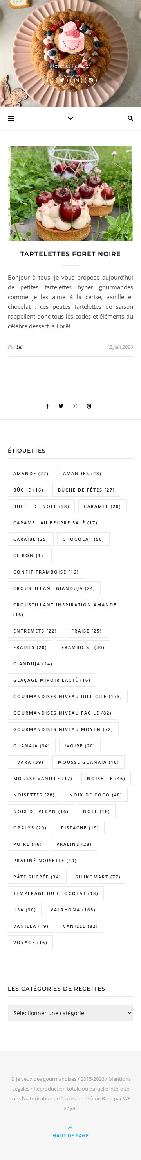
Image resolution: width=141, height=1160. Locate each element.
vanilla (31, 926)
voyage (30, 942)
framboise (83, 647)
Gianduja (32, 663)
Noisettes (34, 795)
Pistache (80, 827)
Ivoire (80, 745)
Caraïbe (30, 539)
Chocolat (83, 539)
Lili (19, 346)
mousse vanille (42, 778)
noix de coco (95, 795)
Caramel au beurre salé (55, 523)
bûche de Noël (41, 506)
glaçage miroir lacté (51, 680)
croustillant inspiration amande (65, 609)
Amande (31, 473)
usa (24, 909)
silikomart (98, 877)
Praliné (74, 844)
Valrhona (73, 909)
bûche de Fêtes (86, 490)
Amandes (82, 473)
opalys (30, 827)
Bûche (28, 490)
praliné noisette (45, 860)
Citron (29, 555)
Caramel (102, 506)
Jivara (28, 762)
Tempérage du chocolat (55, 893)
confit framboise (46, 572)
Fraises (30, 647)
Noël (96, 811)
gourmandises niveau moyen (63, 729)
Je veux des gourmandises (46, 1078)
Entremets (35, 631)
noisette (106, 778)
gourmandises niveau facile (62, 713)
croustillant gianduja (54, 588)
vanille (80, 926)
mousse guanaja (88, 762)
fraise (86, 631)
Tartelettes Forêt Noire (70, 254)
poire (27, 844)
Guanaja (31, 745)
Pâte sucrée (37, 877)
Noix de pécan (41, 811)
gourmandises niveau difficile (67, 696)
